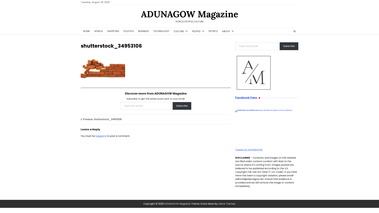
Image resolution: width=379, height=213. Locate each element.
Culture (179, 31)
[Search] (294, 31)
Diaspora (113, 31)
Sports (213, 31)
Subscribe (182, 106)
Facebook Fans (246, 98)
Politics (128, 31)
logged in (101, 136)
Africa (98, 31)
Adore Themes (226, 203)
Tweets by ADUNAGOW (248, 149)
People (196, 31)
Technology (161, 31)
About (226, 31)
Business (143, 31)
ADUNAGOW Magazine (189, 14)
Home (86, 31)
